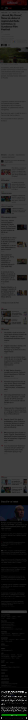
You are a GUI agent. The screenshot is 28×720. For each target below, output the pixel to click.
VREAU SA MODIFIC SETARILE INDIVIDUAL (14, 718)
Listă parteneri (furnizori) (4, 712)
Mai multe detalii (13, 695)
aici (1, 701)
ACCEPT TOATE (14, 715)
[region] (14, 703)
